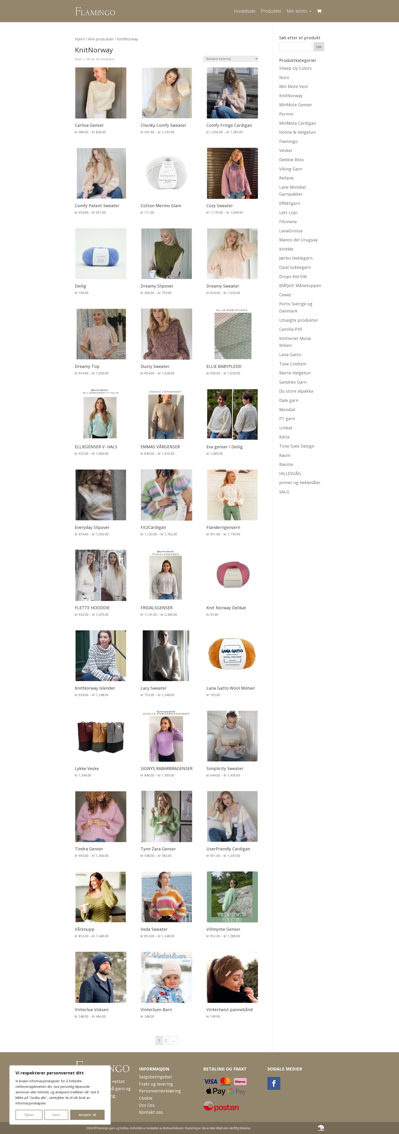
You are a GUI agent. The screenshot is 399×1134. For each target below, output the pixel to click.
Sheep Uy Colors (295, 68)
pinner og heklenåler (299, 482)
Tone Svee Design (296, 446)
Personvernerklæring (160, 1091)
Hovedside (245, 11)
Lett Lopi (288, 212)
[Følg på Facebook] (273, 1083)
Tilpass (29, 1115)
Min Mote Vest (293, 86)
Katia (284, 437)
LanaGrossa (290, 230)
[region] (60, 1095)
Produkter (271, 11)
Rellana (286, 178)
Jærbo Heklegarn (295, 258)
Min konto (297, 11)
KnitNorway (290, 95)
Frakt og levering (156, 1084)
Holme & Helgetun (297, 132)
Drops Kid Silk (293, 276)
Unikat (286, 428)
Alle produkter (101, 39)
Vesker (286, 150)
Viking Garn (290, 169)
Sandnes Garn (293, 382)
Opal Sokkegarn (295, 267)
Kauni (284, 455)
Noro (284, 77)
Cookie (145, 1098)
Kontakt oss (151, 1112)
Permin (286, 114)
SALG (284, 491)
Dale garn (288, 400)
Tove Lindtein (292, 364)
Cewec (285, 294)
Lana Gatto (290, 354)
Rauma (286, 464)
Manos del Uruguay (298, 240)
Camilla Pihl (290, 329)
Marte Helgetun (295, 373)
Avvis (56, 1115)
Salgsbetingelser (155, 1076)
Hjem (80, 39)
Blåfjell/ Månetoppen (300, 285)
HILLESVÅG (290, 473)
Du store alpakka (296, 391)
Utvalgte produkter (298, 320)
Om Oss (147, 1105)
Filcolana (288, 221)
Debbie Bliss (291, 159)
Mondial (287, 409)
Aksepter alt (87, 1115)
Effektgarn (289, 203)
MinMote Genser (295, 104)
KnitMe (286, 249)
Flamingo (288, 141)
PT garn (287, 418)
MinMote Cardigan (297, 123)
